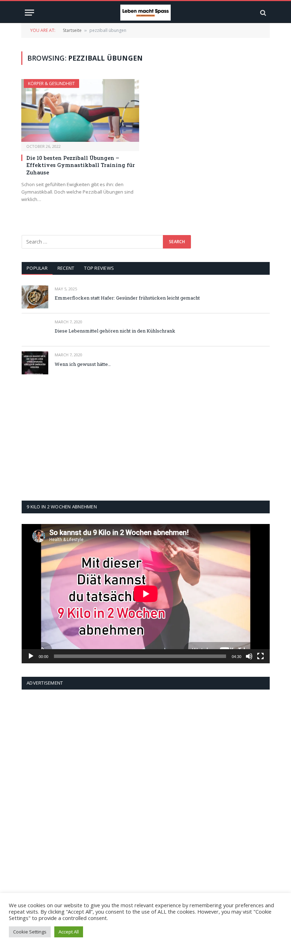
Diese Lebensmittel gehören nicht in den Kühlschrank (115, 331)
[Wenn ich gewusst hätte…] (35, 362)
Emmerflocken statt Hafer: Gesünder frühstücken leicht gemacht (127, 298)
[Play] (30, 656)
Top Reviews (99, 268)
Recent (66, 268)
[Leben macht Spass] (145, 12)
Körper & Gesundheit (51, 83)
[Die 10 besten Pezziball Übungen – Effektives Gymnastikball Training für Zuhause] (80, 110)
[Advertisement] (146, 437)
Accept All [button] (69, 932)
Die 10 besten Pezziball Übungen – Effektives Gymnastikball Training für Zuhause (80, 165)
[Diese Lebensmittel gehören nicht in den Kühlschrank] (35, 329)
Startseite (72, 30)
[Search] (262, 13)
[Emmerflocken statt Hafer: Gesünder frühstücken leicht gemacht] (35, 296)
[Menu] (29, 13)
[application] (146, 593)
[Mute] (249, 656)
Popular (37, 268)
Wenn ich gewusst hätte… (83, 364)
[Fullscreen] (260, 656)
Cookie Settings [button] (29, 932)
